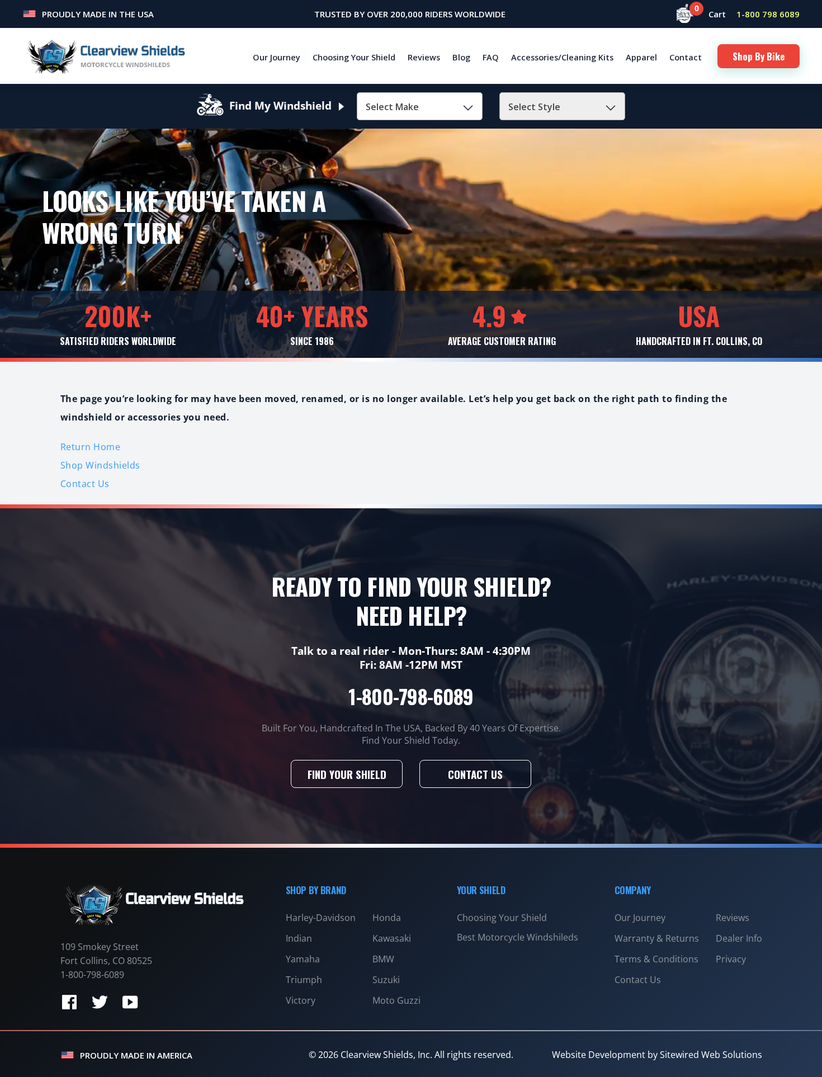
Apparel (641, 57)
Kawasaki (391, 938)
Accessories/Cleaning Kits (562, 57)
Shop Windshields (100, 465)
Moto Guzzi (396, 1000)
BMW (383, 959)
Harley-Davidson (321, 917)
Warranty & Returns (657, 938)
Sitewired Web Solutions (711, 1054)
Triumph (304, 980)
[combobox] (420, 106)
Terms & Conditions (656, 959)
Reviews (424, 57)
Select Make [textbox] (392, 107)
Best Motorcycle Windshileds (517, 937)
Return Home (90, 447)
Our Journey (276, 57)
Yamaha (303, 959)
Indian (299, 938)
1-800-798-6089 (410, 696)
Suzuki (386, 980)
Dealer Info (739, 938)
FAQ (491, 57)
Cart (711, 14)
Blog (461, 57)
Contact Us (85, 484)
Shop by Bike (759, 56)
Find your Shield (347, 774)
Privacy (731, 959)
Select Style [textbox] (534, 107)
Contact (685, 57)
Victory (300, 1000)
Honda (386, 917)
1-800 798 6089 (768, 14)
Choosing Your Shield (354, 57)
